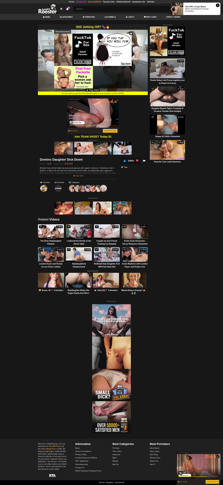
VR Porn (102, 482)
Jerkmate (150, 2)
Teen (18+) (117, 451)
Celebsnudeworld (123, 2)
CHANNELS (111, 17)
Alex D (152, 464)
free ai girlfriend (94, 2)
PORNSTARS (90, 17)
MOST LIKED (151, 17)
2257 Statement (81, 461)
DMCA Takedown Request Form (88, 471)
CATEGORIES (67, 17)
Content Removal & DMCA (86, 458)
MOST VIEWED (174, 17)
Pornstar (116, 448)
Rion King (154, 454)
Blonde (115, 461)
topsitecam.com (138, 2)
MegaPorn (110, 482)
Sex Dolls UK (119, 482)
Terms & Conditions (83, 451)
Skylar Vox (154, 461)
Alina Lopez (154, 451)
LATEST (131, 17)
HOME (47, 17)
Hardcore (116, 454)
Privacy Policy (80, 454)
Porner (71, 2)
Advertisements (81, 464)
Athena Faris (155, 458)
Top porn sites (108, 2)
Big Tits (115, 464)
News (77, 448)
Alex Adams (154, 448)
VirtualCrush (81, 2)
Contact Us (79, 468)
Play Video (94, 90)
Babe (115, 458)
